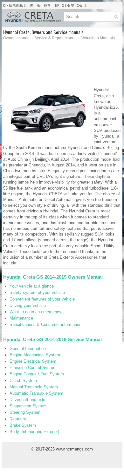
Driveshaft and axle (27, 399)
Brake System (23, 425)
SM (39, 5)
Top (56, 5)
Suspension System (28, 406)
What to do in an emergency (35, 311)
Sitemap (68, 5)
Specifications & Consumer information (45, 324)
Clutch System (23, 380)
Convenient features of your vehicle (42, 299)
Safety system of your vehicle (37, 292)
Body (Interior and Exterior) (34, 431)
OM (31, 5)
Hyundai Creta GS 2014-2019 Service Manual (52, 339)
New (47, 5)
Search (82, 5)
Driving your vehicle (28, 305)
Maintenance (21, 318)
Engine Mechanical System (35, 355)
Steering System (25, 412)
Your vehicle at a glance (32, 286)
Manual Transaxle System (34, 387)
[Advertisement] (32, 66)
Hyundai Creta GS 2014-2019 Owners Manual (53, 277)
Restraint (18, 419)
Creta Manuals (14, 5)
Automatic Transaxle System (36, 393)
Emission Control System (33, 367)
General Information (28, 348)
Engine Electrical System (33, 361)
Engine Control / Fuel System (37, 374)
